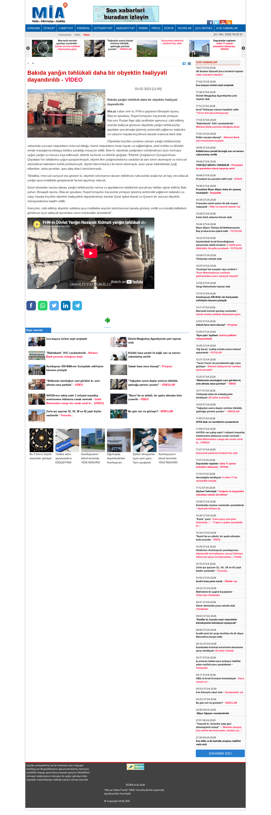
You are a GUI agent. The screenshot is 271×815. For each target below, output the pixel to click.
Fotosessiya (65, 34)
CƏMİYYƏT (66, 28)
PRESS (156, 28)
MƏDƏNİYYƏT (125, 28)
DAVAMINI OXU (220, 753)
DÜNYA (169, 28)
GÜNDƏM (33, 28)
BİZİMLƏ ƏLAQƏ (135, 784)
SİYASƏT (49, 28)
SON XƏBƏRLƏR (227, 28)
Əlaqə (87, 34)
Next (243, 48)
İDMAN (143, 28)
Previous (28, 48)
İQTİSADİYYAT (103, 28)
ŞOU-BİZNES (203, 28)
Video (77, 34)
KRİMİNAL (83, 28)
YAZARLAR (184, 28)
